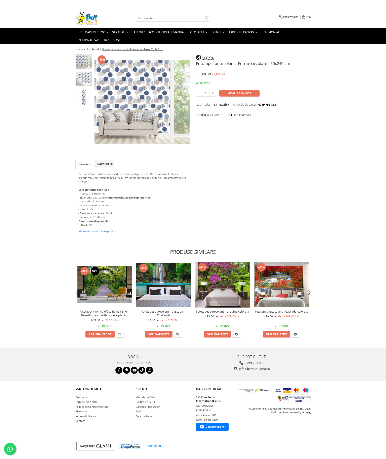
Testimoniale (271, 32)
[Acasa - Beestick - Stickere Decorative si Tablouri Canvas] (95, 18)
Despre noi (81, 397)
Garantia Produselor (148, 407)
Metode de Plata (145, 397)
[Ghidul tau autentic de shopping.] (155, 446)
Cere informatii (241, 115)
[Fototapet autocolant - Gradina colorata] (222, 285)
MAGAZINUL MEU (88, 389)
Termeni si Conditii (86, 402)
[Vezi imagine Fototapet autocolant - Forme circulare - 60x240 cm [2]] (84, 97)
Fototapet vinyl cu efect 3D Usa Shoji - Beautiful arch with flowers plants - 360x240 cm (105, 313)
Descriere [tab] (84, 164)
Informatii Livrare (85, 416)
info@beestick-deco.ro (254, 369)
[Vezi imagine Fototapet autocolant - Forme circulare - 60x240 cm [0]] (84, 62)
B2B (106, 40)
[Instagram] (149, 370)
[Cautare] (206, 18)
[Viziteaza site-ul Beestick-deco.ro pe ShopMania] (130, 446)
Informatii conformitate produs (97, 231)
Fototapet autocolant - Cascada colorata (281, 311)
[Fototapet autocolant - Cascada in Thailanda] (163, 285)
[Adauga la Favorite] (119, 334)
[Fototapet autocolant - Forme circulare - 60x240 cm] (142, 102)
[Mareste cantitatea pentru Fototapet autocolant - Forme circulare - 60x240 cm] (212, 93)
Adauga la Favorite (210, 115)
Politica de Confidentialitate (91, 407)
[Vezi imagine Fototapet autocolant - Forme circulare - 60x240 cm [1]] (84, 79)
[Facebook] (118, 370)
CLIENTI (141, 389)
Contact (80, 421)
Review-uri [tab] (104, 164)
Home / (80, 49)
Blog (116, 40)
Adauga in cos (239, 93)
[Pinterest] (126, 370)
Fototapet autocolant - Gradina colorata (222, 311)
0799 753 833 (254, 363)
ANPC (139, 411)
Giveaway (81, 411)
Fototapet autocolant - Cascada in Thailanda (163, 313)
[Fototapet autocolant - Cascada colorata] (281, 284)
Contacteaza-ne (215, 426)
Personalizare (89, 40)
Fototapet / (94, 49)
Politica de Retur (145, 402)
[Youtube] (134, 370)
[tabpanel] (142, 102)
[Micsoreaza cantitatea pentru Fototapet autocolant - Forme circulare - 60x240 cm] (199, 93)
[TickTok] (141, 370)
